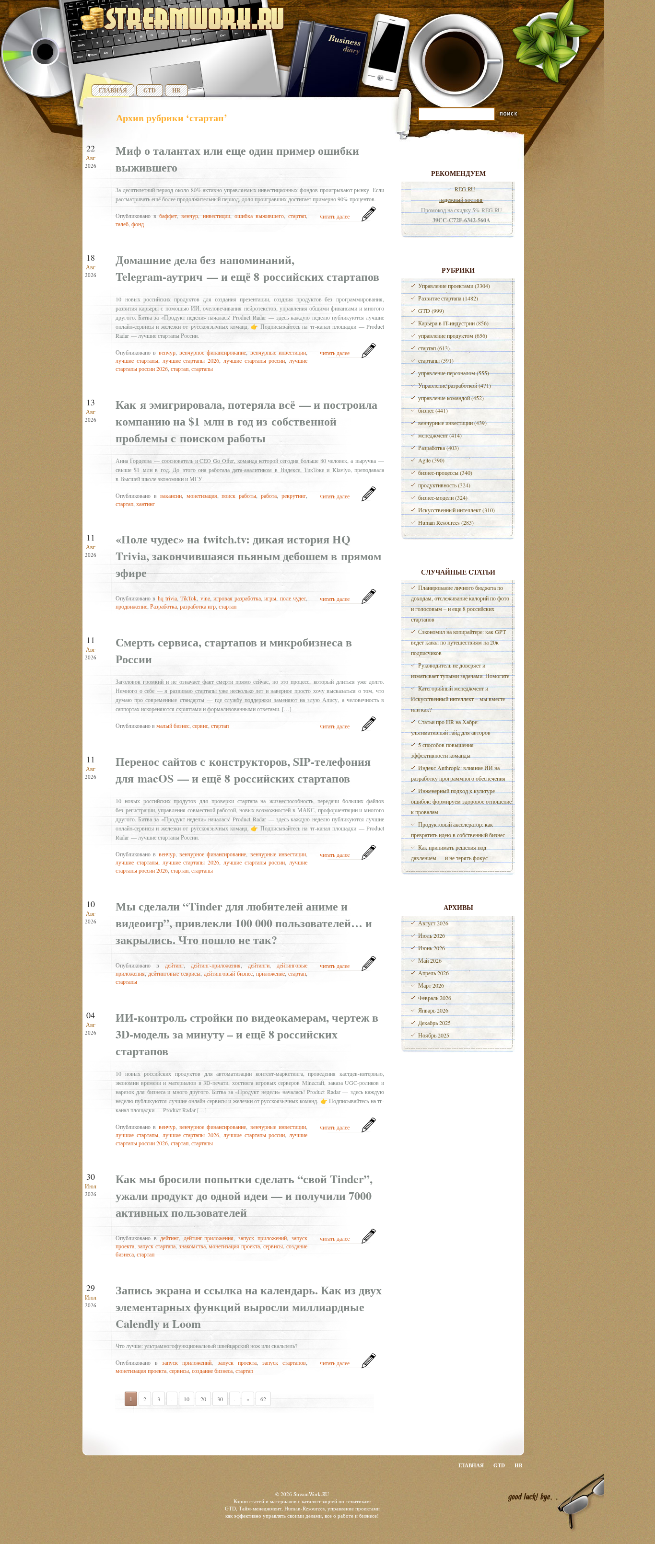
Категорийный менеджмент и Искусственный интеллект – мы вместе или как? (458, 698)
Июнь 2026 (431, 948)
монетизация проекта (234, 1246)
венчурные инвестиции (278, 352)
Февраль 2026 (434, 998)
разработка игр (198, 606)
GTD (149, 90)
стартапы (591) (436, 360)
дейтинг (174, 965)
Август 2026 (433, 923)
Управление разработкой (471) (454, 385)
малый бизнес (172, 725)
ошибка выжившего (259, 215)
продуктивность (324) (444, 485)
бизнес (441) (433, 410)
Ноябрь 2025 (433, 1035)
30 (220, 1399)
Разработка (163, 606)
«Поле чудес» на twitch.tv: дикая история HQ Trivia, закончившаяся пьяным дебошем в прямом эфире (248, 555)
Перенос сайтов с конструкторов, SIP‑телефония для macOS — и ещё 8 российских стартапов (243, 769)
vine (205, 598)
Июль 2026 (431, 935)
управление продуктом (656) (452, 335)
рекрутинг (293, 495)
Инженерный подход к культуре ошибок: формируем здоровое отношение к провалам (461, 801)
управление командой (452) (451, 398)
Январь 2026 (433, 1010)
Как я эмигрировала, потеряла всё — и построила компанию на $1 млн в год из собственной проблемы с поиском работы (246, 421)
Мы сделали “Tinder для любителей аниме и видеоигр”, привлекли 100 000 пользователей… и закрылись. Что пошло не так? (244, 923)
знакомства (192, 1246)
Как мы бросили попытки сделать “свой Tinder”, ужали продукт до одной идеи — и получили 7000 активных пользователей (244, 1195)
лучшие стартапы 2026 (191, 360)
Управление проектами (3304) (454, 285)
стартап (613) (434, 348)
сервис (200, 725)
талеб (122, 224)
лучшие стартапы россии (254, 360)
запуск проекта (237, 1362)
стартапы (202, 368)
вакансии (171, 495)
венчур (189, 215)
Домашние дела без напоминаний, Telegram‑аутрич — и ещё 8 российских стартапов (247, 268)
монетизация (202, 495)
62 (263, 1399)
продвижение (131, 606)
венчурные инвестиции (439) (452, 422)
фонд (137, 224)
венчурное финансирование (212, 352)
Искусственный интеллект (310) (456, 510)
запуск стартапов (284, 1362)
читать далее (335, 216)
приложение (270, 973)
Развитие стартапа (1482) (448, 298)
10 (186, 1399)
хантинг (145, 503)
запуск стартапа (156, 1246)
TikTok (188, 598)
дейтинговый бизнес (228, 973)
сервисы (273, 1246)
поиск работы (239, 495)
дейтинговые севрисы (174, 973)
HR (176, 90)
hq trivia (167, 598)
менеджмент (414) (440, 435)
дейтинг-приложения (216, 965)
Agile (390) (431, 460)
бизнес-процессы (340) (445, 472)
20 (203, 1399)
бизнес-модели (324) (443, 497)
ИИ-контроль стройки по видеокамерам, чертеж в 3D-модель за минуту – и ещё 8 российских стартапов (247, 1034)
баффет (168, 215)
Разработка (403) (438, 447)
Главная (113, 90)
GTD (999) (431, 310)
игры (270, 598)
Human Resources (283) (446, 522)
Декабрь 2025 (434, 1022)
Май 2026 (430, 960)
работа (269, 495)
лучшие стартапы (137, 360)
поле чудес (293, 598)
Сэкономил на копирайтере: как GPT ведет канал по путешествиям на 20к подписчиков (458, 642)
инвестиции (216, 215)
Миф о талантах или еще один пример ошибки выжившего (237, 158)
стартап (297, 215)
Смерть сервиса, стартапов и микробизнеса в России (234, 650)
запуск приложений (262, 1238)
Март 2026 (431, 985)
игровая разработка (237, 598)
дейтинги (258, 965)
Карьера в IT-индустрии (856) (453, 323)
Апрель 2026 (433, 973)
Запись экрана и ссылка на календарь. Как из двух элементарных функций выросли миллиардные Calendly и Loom (249, 1306)
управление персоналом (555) (453, 373)
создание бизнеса (212, 1370)
